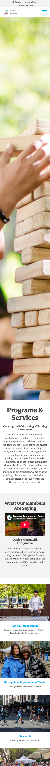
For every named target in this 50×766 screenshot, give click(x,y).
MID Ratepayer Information (23, 2)
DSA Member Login (25, 5)
